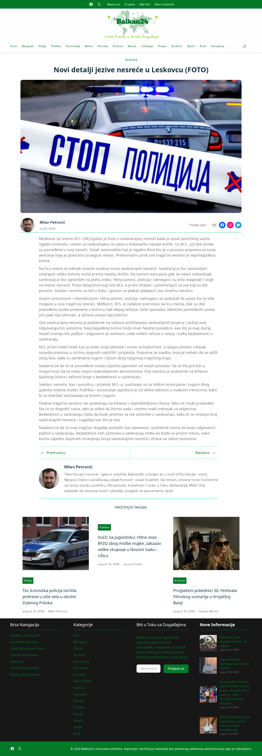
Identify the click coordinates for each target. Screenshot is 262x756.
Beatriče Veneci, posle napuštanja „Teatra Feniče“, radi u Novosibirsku (235, 723)
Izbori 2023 (82, 681)
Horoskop (81, 668)
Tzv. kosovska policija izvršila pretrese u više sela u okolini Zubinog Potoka (49, 596)
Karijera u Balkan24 (25, 635)
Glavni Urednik (164, 4)
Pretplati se (176, 668)
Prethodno (56, 452)
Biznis (78, 648)
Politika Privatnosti (25, 674)
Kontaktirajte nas (23, 642)
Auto (77, 635)
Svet (77, 733)
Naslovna (113, 4)
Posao (78, 714)
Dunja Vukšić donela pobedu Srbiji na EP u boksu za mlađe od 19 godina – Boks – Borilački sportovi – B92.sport (235, 692)
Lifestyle (80, 694)
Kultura (180, 580)
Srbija (28, 580)
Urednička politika (24, 668)
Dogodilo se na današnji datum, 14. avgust (233, 641)
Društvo (79, 655)
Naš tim (145, 4)
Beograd (80, 642)
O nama (130, 4)
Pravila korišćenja (24, 655)
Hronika (131, 60)
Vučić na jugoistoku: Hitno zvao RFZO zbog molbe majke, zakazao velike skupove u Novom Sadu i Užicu (129, 546)
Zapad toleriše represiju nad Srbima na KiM (234, 664)
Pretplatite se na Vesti (27, 648)
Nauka (78, 701)
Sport (77, 720)
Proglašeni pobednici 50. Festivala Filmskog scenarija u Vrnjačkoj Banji (205, 596)
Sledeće (202, 452)
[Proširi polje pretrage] (244, 46)
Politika (104, 527)
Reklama (16, 661)
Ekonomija (81, 661)
